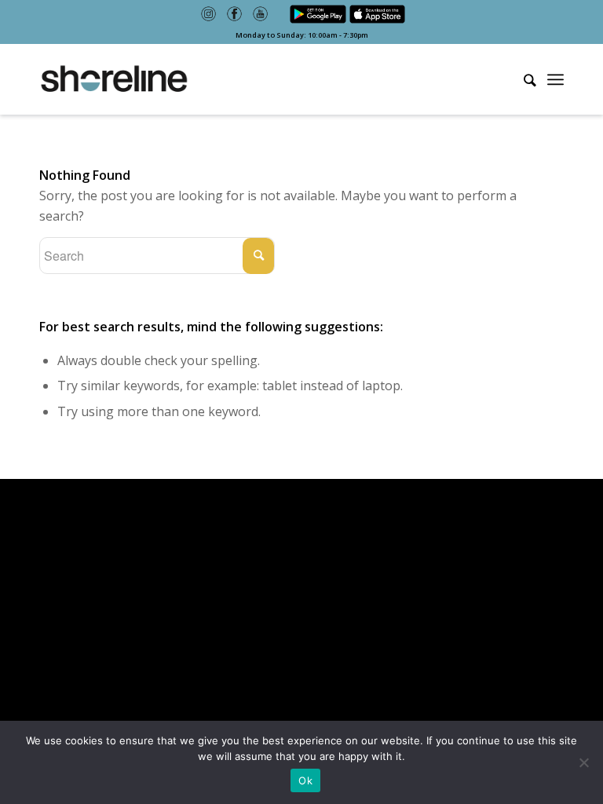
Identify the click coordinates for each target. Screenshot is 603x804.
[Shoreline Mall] (113, 79)
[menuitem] (522, 79)
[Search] (522, 79)
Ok (305, 780)
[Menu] (555, 79)
